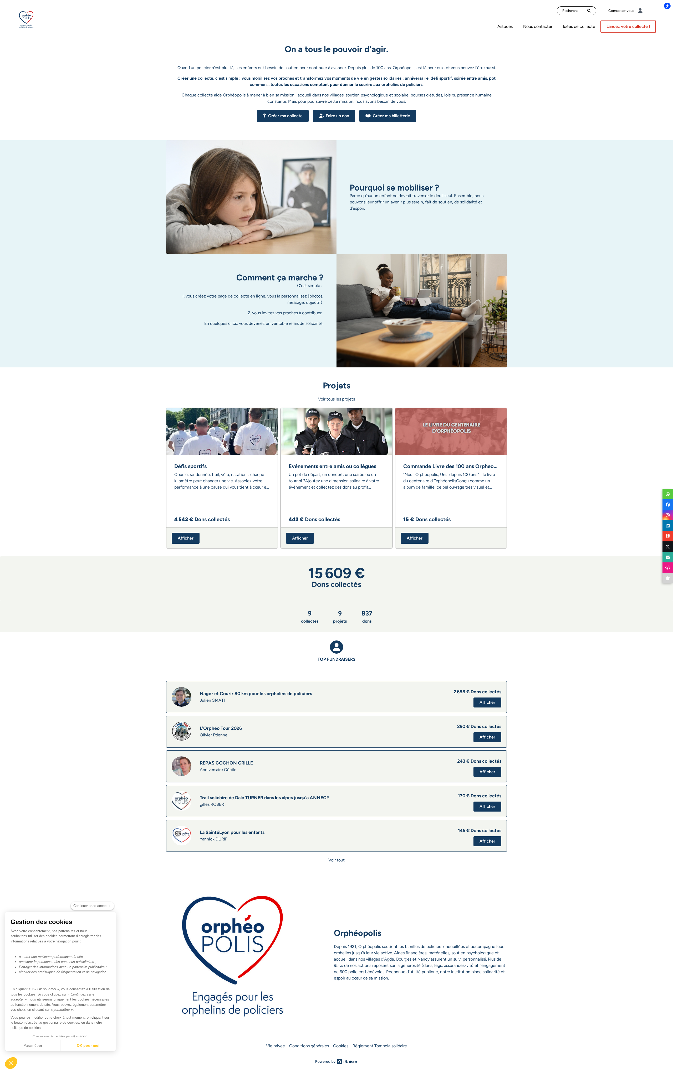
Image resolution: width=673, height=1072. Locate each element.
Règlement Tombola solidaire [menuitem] (380, 1045)
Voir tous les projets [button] (336, 399)
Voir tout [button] (336, 860)
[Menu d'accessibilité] (667, 6)
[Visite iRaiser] (336, 1061)
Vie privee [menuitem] (275, 1045)
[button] (11, 1063)
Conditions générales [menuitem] (309, 1045)
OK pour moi (88, 1045)
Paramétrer (32, 1045)
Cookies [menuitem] (340, 1045)
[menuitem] (505, 26)
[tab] (336, 656)
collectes (309, 616)
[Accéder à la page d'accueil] (26, 19)
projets (340, 616)
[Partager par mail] (667, 557)
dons (366, 616)
